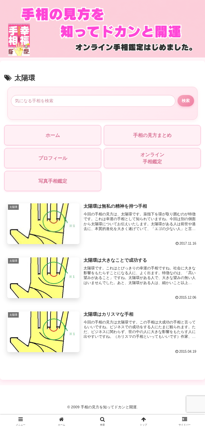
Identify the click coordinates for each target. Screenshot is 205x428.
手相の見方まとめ (152, 135)
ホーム (53, 135)
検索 (186, 100)
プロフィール (52, 158)
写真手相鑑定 (52, 181)
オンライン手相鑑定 (152, 158)
